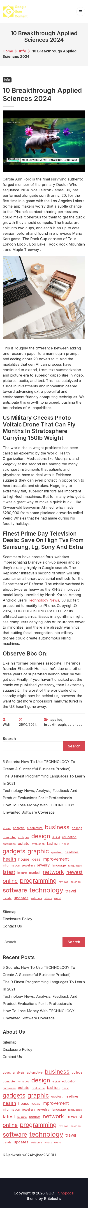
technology (46, 890)
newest (74, 872)
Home (8, 51)
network (53, 872)
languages (75, 865)
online (10, 881)
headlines (72, 852)
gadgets (14, 851)
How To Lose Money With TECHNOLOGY (38, 805)
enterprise (9, 843)
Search (9, 738)
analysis (19, 828)
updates (21, 898)
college (77, 828)
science (76, 881)
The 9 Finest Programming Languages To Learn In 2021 (44, 780)
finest (65, 844)
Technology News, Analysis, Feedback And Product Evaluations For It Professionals (40, 794)
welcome (36, 898)
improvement (55, 859)
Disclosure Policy (17, 919)
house (23, 859)
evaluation (38, 843)
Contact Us (12, 926)
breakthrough (55, 724)
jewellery (28, 865)
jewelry (43, 865)
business (57, 827)
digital (56, 837)
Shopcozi (66, 1193)
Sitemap (9, 911)
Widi (6, 724)
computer (9, 837)
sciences (75, 724)
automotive (35, 828)
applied (56, 719)
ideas (36, 859)
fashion (53, 843)
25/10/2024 (28, 724)
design (40, 836)
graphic (38, 851)
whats (48, 898)
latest (9, 872)
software (15, 890)
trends (7, 898)
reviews (63, 881)
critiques (23, 837)
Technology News (43, 600)
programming (38, 880)
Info (22, 51)
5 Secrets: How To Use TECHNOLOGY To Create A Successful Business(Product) (39, 765)
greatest (57, 852)
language (59, 865)
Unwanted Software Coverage (29, 812)
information (11, 865)
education (69, 837)
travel (70, 890)
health (9, 859)
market (34, 873)
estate (23, 843)
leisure (22, 873)
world (57, 898)
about (7, 828)
